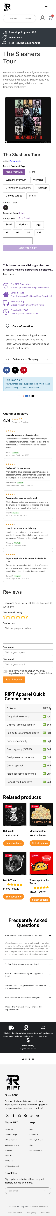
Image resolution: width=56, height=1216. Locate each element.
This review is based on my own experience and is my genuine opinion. (30, 672)
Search (28, 18)
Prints (32, 195)
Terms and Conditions (15, 1213)
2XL (17, 232)
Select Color (10, 202)
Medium (23, 224)
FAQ (31, 1129)
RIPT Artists (9, 1129)
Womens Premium (16, 179)
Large (38, 224)
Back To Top (28, 1058)
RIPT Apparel (22, 1206)
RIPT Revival (9, 1161)
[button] (46, 7)
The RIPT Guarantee (21, 284)
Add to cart (28, 248)
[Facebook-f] (13, 1115)
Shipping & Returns (37, 1140)
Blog (31, 1145)
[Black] (5, 207)
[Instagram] (19, 1115)
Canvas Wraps (14, 195)
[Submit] (43, 1191)
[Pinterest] (25, 1115)
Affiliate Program (11, 1140)
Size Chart (24, 218)
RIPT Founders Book (12, 1166)
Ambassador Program (12, 1145)
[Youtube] (37, 1115)
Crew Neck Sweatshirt (18, 187)
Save (10, 806)
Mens (32, 171)
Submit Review (14, 679)
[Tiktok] (31, 1115)
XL (7, 232)
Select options (13, 843)
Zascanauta (15, 161)
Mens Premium (14, 171)
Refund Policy (45, 1213)
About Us (8, 1156)
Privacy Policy (31, 1213)
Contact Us (34, 1135)
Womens (38, 179)
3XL (28, 232)
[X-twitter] (7, 1115)
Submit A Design (11, 1135)
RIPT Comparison (36, 1150)
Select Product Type (14, 166)
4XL (39, 232)
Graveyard (8, 1150)
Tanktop (42, 187)
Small (9, 224)
